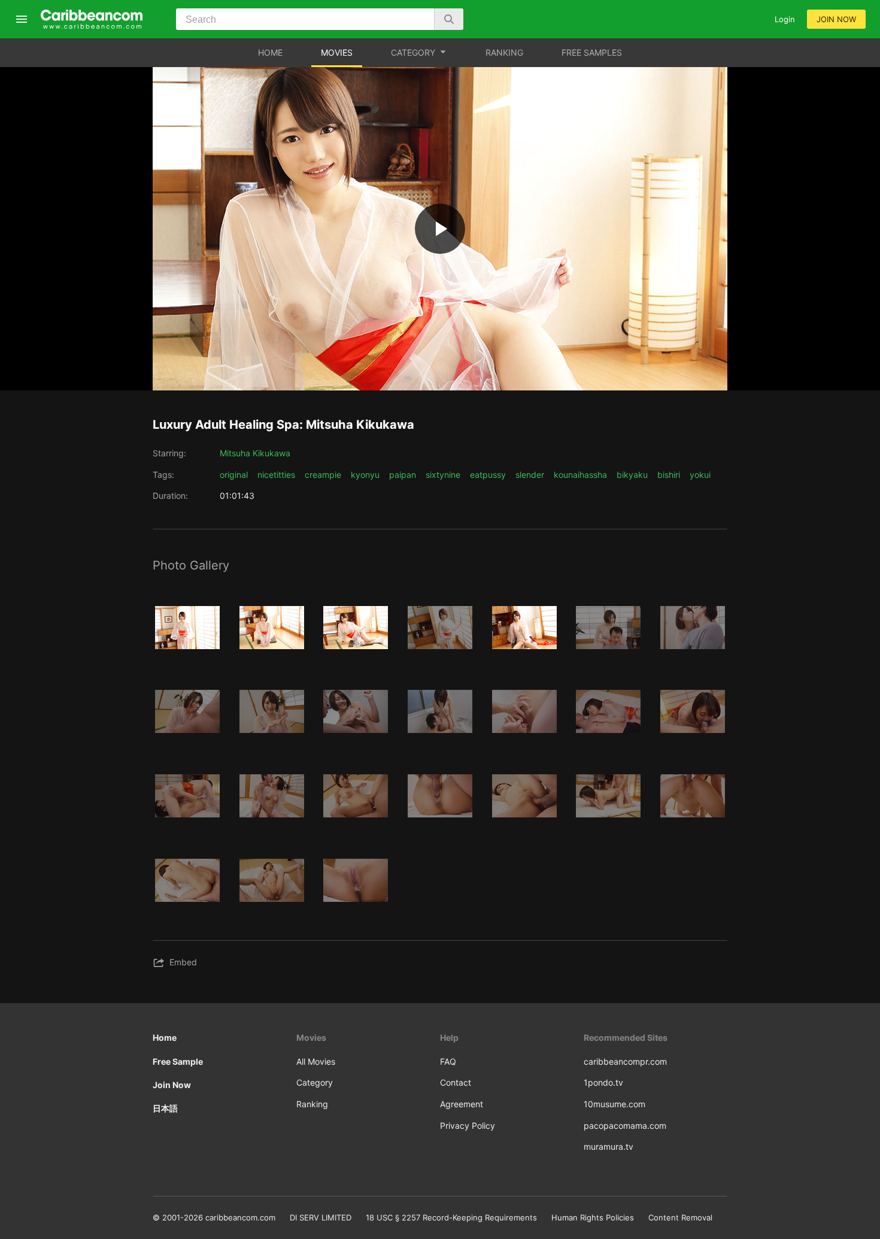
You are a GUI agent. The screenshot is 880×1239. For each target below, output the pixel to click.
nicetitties (276, 474)
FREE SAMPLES (592, 52)
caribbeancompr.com (625, 1061)
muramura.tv (608, 1146)
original (234, 474)
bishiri (668, 474)
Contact (455, 1082)
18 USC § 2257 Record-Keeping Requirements (451, 1217)
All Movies (315, 1061)
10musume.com (614, 1104)
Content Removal (680, 1217)
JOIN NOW (836, 19)
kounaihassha (580, 474)
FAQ (448, 1061)
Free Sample (178, 1061)
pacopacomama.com (625, 1125)
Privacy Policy (467, 1125)
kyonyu (365, 474)
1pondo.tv (603, 1082)
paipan (402, 474)
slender (529, 474)
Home (165, 1037)
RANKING (504, 52)
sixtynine (443, 474)
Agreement (461, 1104)
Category (314, 1082)
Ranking (312, 1104)
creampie (323, 474)
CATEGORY (413, 52)
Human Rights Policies (592, 1217)
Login (785, 19)
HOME (270, 52)
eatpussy (488, 474)
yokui (700, 474)
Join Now (172, 1085)
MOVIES (337, 52)
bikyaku (632, 474)
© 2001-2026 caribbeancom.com (214, 1217)
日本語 (165, 1108)
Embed (183, 962)
